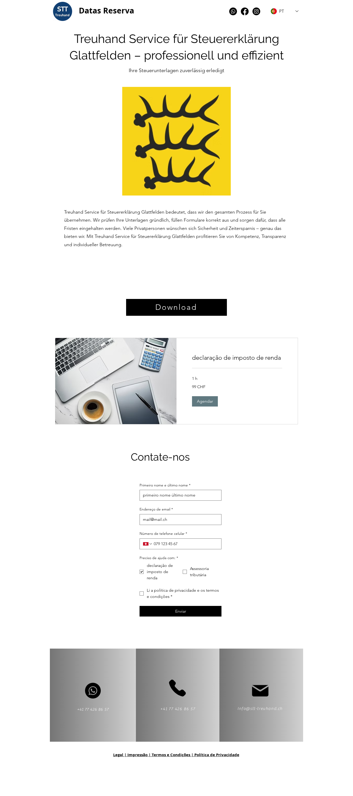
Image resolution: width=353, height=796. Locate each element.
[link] (237, 358)
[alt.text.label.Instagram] (256, 11)
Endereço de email (156, 509)
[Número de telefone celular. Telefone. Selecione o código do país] (148, 544)
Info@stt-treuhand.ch (260, 708)
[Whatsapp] (233, 11)
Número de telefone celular (163, 533)
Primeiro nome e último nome (165, 485)
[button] (205, 401)
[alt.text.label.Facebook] (245, 11)
